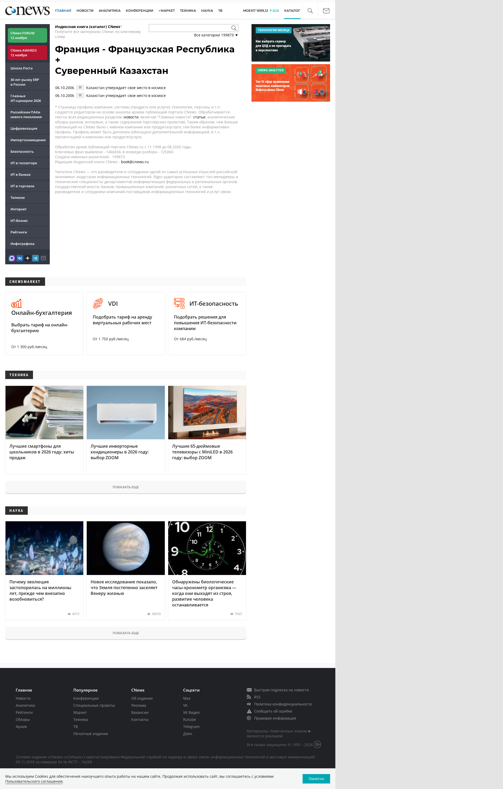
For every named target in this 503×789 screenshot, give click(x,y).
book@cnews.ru (135, 161)
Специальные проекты (94, 705)
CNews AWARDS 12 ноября (23, 52)
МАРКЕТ (168, 11)
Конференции (86, 698)
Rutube (189, 719)
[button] (310, 11)
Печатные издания (90, 733)
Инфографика (22, 243)
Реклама (138, 705)
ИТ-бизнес (19, 220)
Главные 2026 (25, 98)
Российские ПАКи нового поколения (26, 114)
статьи (199, 116)
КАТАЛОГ (292, 11)
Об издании (142, 698)
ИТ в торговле (22, 186)
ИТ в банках (20, 174)
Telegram (191, 726)
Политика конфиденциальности (283, 704)
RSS (257, 696)
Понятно (316, 778)
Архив (21, 726)
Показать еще (126, 487)
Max (186, 698)
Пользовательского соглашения (34, 781)
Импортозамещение (28, 140)
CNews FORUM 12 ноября (22, 35)
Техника (80, 719)
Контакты (140, 719)
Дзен (187, 733)
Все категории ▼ (216, 34)
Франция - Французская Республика (145, 49)
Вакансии (140, 712)
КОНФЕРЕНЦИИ (139, 11)
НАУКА (207, 11)
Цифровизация (23, 128)
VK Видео (191, 712)
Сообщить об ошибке (273, 711)
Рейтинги (18, 232)
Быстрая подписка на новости (281, 689)
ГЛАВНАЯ (63, 11)
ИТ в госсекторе (23, 163)
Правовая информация (275, 718)
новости (131, 116)
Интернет (18, 209)
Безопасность (22, 151)
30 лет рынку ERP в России (24, 82)
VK (185, 705)
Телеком (17, 197)
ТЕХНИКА (188, 11)
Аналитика (110, 11)
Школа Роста (21, 68)
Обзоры (23, 719)
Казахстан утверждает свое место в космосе (126, 87)
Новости (23, 698)
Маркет (80, 712)
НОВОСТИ (85, 11)
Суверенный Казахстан (111, 70)
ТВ (220, 11)
